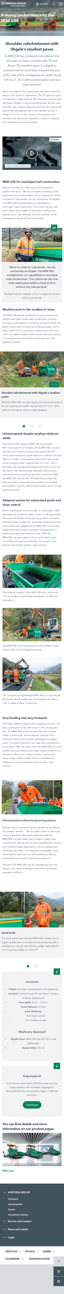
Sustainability (15, 1204)
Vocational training (18, 1214)
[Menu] (60, 4)
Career (11, 1209)
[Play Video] (32, 153)
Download (32, 1104)
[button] (24, 426)
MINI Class (8, 1170)
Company (13, 1199)
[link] (32, 153)
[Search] (54, 4)
